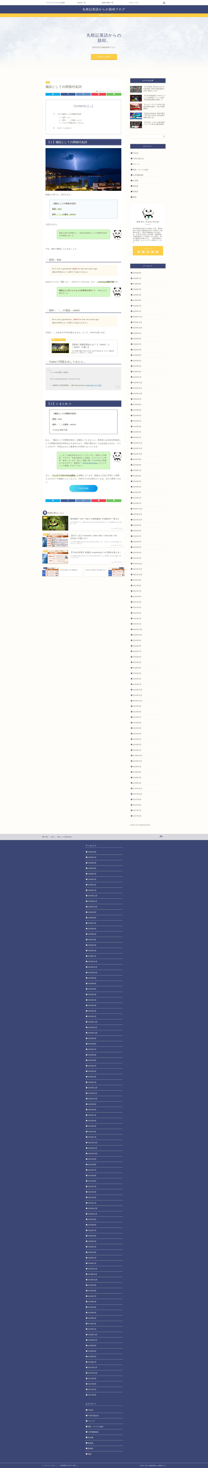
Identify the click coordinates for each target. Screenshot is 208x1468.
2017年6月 (137, 816)
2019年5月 (137, 728)
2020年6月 (137, 657)
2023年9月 (137, 459)
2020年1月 (137, 684)
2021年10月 (137, 574)
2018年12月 (137, 755)
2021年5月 (137, 602)
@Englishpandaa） (91, 463)
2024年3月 (137, 426)
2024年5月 (137, 415)
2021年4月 (137, 607)
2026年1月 (137, 311)
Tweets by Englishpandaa (140, 825)
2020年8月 (137, 646)
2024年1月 (137, 437)
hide (90, 106)
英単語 (135, 191)
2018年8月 (137, 772)
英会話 (135, 186)
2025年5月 (137, 355)
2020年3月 (137, 673)
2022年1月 (137, 558)
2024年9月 (137, 399)
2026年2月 (137, 306)
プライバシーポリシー (50, 1465)
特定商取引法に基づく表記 (68, 1465)
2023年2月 (137, 498)
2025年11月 (137, 322)
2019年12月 (137, 690)
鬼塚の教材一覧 (107, 2)
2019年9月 (137, 706)
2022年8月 (137, 531)
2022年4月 (137, 552)
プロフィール (134, 2)
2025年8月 (137, 339)
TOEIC (136, 153)
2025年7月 (137, 344)
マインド (136, 164)
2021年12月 (137, 564)
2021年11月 (137, 569)
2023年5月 (137, 481)
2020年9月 (137, 640)
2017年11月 (137, 788)
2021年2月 (137, 618)
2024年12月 (137, 382)
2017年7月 (137, 810)
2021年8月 (137, 585)
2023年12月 (137, 443)
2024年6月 (137, 410)
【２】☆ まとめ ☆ (64, 128)
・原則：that (65, 117)
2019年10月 (137, 701)
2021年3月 (137, 613)
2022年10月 (137, 520)
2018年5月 (137, 777)
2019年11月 (137, 695)
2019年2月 (137, 744)
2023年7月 (137, 470)
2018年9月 (137, 767)
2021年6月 (137, 596)
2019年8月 (137, 712)
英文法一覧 (81, 2)
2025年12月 (137, 317)
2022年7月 (137, 536)
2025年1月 (137, 377)
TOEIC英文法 (138, 158)
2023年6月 (137, 476)
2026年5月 (137, 289)
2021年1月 (137, 624)
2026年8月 (137, 273)
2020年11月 (137, 635)
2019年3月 (137, 739)
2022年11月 (137, 514)
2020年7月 (137, 651)
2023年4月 (137, 487)
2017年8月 (137, 805)
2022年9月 (137, 525)
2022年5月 (137, 547)
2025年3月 (137, 366)
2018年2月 (137, 783)
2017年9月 (137, 799)
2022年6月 (137, 542)
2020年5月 (137, 662)
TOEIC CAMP (104, 57)
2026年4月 (137, 295)
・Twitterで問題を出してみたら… (73, 123)
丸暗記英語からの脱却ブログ (104, 9)
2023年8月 (137, 465)
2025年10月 (137, 328)
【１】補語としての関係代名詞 (69, 114)
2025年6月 (137, 350)
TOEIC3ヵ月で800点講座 (55, 2)
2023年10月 (137, 454)
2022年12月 (137, 509)
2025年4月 (137, 361)
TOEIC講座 (83, 488)
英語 (48, 82)
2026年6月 (137, 284)
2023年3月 (137, 492)
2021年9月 (137, 580)
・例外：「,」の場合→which (71, 120)
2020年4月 (137, 668)
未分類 (135, 180)
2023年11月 (137, 448)
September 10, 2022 (94, 385)
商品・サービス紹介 (141, 170)
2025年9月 (137, 333)
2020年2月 (137, 679)
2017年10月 (137, 794)
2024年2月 (137, 432)
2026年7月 (137, 278)
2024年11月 (137, 388)
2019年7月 (137, 717)
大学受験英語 (138, 175)
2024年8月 (137, 404)
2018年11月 (137, 761)
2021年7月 (137, 591)
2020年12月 (137, 629)
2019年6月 (137, 723)
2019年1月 (137, 750)
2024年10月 (137, 393)
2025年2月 (137, 372)
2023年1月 (137, 503)
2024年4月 (137, 421)
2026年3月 (137, 300)
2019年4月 (137, 734)
